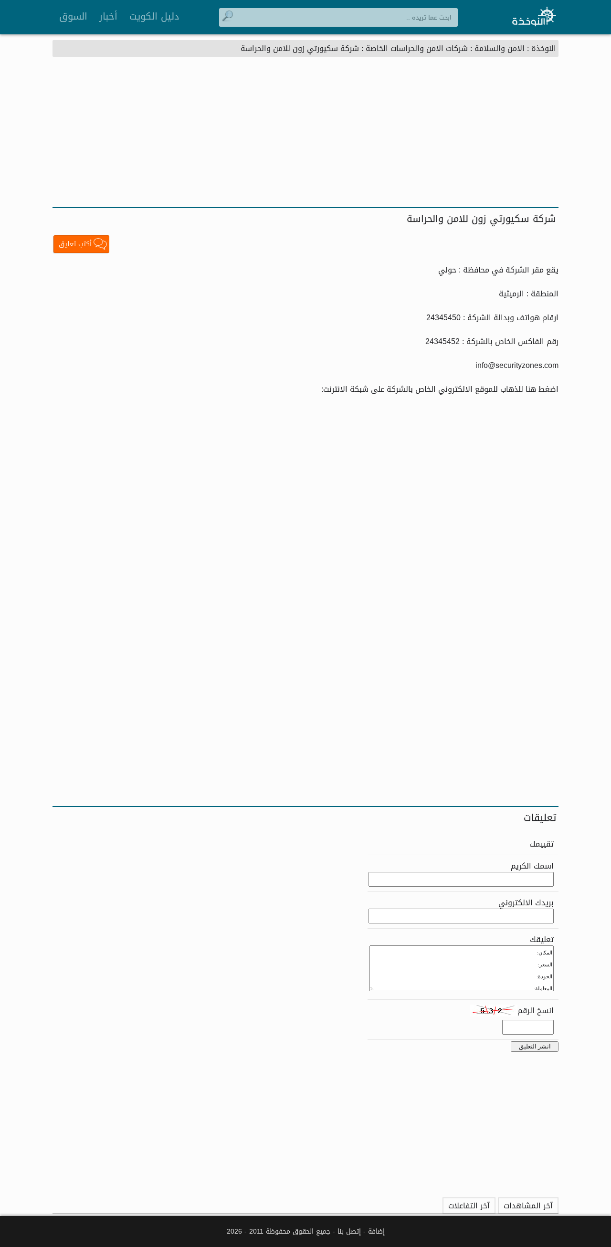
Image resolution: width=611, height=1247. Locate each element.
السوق (73, 16)
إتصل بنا (349, 1231)
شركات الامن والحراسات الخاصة (417, 48)
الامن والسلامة (499, 48)
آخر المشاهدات (528, 1205)
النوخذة (543, 48)
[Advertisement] (305, 135)
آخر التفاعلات (469, 1205)
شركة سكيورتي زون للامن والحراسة (300, 48)
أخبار (108, 16)
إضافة (376, 1231)
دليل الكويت (154, 16)
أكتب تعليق (75, 244)
